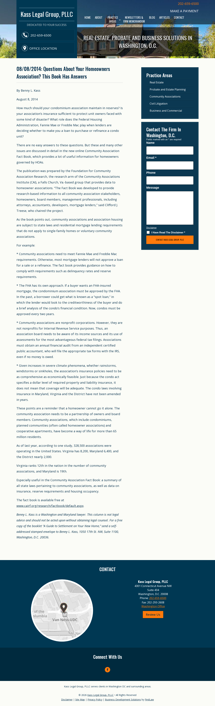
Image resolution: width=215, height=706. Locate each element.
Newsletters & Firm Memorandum (134, 19)
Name (150, 142)
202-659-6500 (188, 3)
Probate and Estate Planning (168, 89)
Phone (151, 172)
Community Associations (165, 96)
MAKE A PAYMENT (184, 11)
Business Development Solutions (123, 699)
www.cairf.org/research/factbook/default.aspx (49, 506)
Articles (164, 17)
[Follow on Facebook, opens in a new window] (107, 669)
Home (87, 17)
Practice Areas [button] (113, 19)
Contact (179, 17)
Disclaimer (151, 227)
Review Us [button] (153, 615)
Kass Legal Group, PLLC (100, 695)
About (98, 17)
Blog (152, 17)
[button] (211, 681)
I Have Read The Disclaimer (168, 232)
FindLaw (149, 699)
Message (152, 187)
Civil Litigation (158, 103)
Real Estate (157, 82)
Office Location (43, 48)
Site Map (80, 699)
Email (151, 157)
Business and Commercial (166, 110)
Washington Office (153, 606)
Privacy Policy (95, 699)
